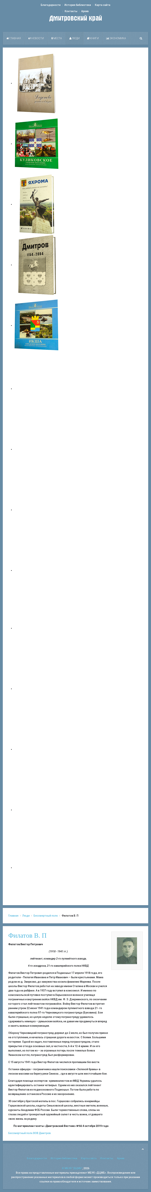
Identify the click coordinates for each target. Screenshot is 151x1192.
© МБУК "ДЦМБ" (72, 1168)
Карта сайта (102, 4)
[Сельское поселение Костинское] (37, 509)
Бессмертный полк (46, 915)
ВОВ (35, 1133)
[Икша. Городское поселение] (37, 325)
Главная (15, 38)
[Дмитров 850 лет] (37, 749)
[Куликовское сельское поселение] (37, 143)
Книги (94, 38)
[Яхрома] (37, 204)
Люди (75, 38)
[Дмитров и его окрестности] (37, 570)
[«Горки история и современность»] (37, 867)
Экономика (117, 38)
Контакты (71, 11)
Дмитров (45, 1133)
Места (57, 38)
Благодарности (51, 4)
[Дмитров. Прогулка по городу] (37, 449)
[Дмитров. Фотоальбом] (37, 809)
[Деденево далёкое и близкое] (37, 83)
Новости (37, 38)
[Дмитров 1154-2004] (37, 264)
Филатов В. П (27, 935)
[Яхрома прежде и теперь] (37, 688)
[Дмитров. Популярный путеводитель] (37, 388)
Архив (85, 11)
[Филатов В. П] (127, 950)
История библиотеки (77, 4)
